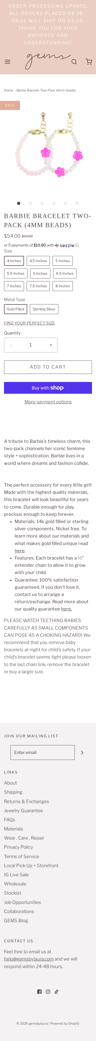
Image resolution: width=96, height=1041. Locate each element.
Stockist (12, 893)
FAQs (9, 819)
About (10, 783)
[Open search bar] (74, 61)
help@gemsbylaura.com (29, 959)
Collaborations (19, 911)
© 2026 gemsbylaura (32, 1023)
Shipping (13, 792)
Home (8, 90)
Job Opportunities (22, 902)
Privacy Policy (18, 847)
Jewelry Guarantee (23, 810)
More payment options (48, 401)
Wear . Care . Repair (24, 838)
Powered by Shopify (64, 1023)
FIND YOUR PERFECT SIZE (29, 323)
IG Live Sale (16, 874)
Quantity (12, 333)
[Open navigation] (7, 61)
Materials (13, 829)
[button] (48, 145)
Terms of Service (21, 856)
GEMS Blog (16, 920)
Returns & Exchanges (26, 801)
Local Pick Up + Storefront (31, 865)
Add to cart (48, 367)
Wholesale (15, 883)
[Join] (82, 752)
